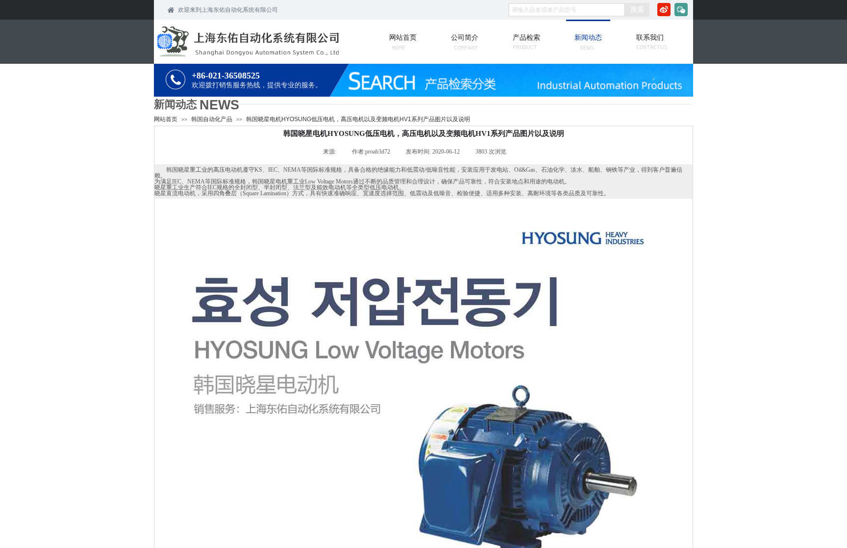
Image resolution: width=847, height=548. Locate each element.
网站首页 (165, 119)
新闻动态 (175, 104)
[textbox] (566, 10)
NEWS (219, 105)
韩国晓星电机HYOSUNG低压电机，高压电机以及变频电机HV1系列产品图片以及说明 (358, 119)
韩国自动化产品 (211, 119)
